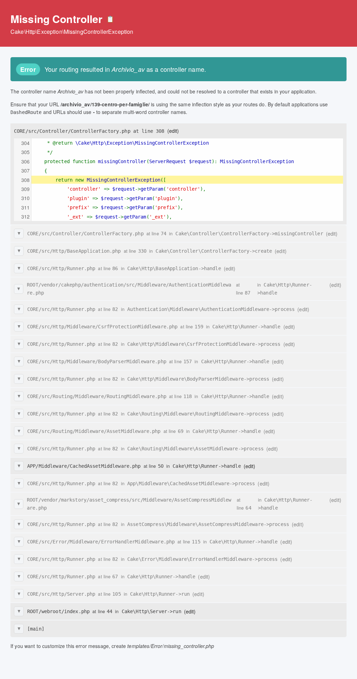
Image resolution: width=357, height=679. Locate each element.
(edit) (173, 130)
